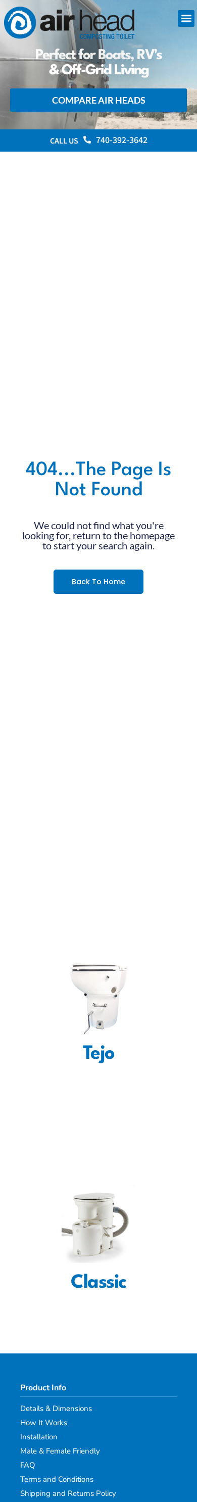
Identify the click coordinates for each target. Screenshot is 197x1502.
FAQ (27, 1465)
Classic (98, 1283)
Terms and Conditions (56, 1479)
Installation (39, 1437)
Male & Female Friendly (60, 1451)
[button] (186, 18)
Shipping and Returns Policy (68, 1493)
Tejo (99, 1054)
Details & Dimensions (56, 1408)
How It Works (43, 1423)
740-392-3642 (121, 140)
